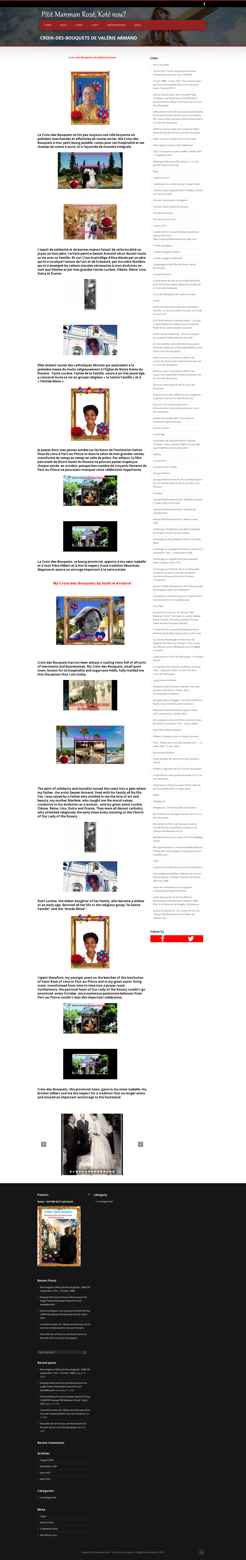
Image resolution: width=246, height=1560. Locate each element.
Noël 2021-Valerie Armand (167, 729)
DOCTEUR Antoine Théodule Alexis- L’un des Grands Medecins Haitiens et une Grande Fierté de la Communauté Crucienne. (177, 324)
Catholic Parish (161, 177)
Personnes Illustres (163, 752)
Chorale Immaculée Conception (170, 200)
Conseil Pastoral (162, 274)
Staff (94, 25)
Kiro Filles (158, 606)
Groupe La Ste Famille (165, 467)
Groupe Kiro (159, 460)
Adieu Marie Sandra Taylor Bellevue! (173, 145)
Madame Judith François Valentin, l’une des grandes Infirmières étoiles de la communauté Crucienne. (176, 690)
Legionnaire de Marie (164, 680)
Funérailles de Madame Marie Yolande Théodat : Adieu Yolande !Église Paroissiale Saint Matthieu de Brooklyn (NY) (176, 444)
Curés (78, 25)
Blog (63, 25)
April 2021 (45, 1479)
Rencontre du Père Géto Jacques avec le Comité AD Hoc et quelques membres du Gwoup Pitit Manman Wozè (175, 827)
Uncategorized (48, 1497)
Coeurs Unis (159, 225)
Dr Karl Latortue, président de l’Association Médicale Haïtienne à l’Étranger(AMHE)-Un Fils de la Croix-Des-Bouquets (177, 347)
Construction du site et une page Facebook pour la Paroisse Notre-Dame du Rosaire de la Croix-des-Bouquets (177, 284)
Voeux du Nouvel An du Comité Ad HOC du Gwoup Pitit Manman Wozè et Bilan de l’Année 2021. (176, 914)
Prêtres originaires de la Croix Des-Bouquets (177, 768)
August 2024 (46, 1460)
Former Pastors (161, 428)
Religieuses (159, 801)
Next (140, 1144)
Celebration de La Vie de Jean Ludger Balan (176, 184)
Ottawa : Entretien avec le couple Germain (176, 736)
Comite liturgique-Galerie (166, 251)
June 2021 (45, 1472)
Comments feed (49, 1528)
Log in (43, 1516)
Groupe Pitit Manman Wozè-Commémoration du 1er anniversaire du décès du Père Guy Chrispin (177, 483)
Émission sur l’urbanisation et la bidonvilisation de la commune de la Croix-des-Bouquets (176, 408)
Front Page (159, 434)
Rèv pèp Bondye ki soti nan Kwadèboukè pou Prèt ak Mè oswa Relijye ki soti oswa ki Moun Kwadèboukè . (178, 851)
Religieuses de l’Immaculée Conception (174, 807)
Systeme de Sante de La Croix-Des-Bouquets (177, 867)
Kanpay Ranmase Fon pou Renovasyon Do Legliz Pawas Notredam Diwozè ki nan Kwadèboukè (63, 1300)
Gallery (157, 454)
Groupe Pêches (116, 25)
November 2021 (48, 1466)
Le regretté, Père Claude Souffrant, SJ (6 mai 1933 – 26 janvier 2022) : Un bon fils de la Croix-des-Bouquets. (177, 670)
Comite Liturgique (162, 245)
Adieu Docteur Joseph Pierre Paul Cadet (174, 138)
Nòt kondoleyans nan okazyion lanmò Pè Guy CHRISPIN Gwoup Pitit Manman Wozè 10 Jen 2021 (65, 1314)
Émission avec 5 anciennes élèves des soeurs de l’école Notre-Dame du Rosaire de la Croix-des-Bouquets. (177, 361)
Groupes (158, 493)
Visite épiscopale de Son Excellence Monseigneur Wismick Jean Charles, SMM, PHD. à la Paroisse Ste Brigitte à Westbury (176, 900)
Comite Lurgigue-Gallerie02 (167, 258)
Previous (43, 1144)
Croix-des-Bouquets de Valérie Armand (174, 294)
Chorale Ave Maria (163, 213)
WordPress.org (48, 1535)
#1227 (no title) (161, 64)
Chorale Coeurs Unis (164, 219)
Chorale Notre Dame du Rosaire (170, 206)
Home (48, 25)
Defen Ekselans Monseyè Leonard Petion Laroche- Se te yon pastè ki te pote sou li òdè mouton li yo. (177, 310)
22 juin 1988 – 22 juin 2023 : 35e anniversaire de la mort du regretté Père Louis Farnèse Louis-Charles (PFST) (177, 84)
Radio (137, 25)
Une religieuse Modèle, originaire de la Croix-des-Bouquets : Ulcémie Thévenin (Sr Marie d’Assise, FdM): (177, 877)
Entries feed (46, 1522)
